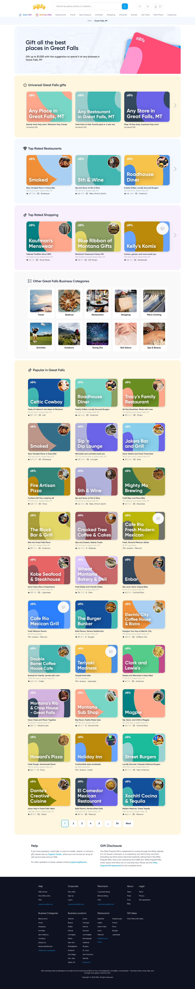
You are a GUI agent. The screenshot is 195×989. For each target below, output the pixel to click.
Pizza (114, 927)
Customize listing (104, 892)
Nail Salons (125, 347)
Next (128, 823)
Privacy (141, 896)
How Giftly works (44, 896)
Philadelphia (72, 946)
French (114, 923)
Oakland (86, 942)
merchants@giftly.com (106, 904)
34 (117, 823)
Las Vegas (71, 935)
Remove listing (103, 896)
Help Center (42, 892)
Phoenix (85, 946)
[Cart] (148, 6)
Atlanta (71, 919)
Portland (71, 950)
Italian (100, 923)
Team (129, 892)
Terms (141, 892)
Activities (40, 347)
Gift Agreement (145, 900)
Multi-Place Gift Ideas (135, 919)
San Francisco (88, 954)
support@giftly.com (78, 862)
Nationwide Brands (45, 946)
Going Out (97, 347)
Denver (85, 927)
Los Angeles (87, 935)
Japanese (116, 935)
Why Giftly (71, 892)
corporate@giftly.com (76, 904)
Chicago (86, 923)
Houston (86, 931)
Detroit (70, 931)
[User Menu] (158, 6)
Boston (70, 923)
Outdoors (69, 347)
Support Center (55, 854)
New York (71, 942)
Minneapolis (87, 938)
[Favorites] (140, 6)
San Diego (72, 954)
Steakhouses (117, 919)
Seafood (69, 314)
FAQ (40, 900)
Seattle (85, 958)
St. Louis (86, 950)
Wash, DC (71, 962)
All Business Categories (46, 950)
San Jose (71, 958)
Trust (129, 900)
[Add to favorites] (71, 92)
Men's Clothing (154, 314)
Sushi (99, 931)
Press (129, 896)
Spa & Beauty (154, 347)
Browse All (86, 962)
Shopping (126, 314)
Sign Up (71, 896)
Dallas (70, 927)
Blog (128, 904)
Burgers (115, 931)
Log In (70, 900)
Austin (85, 919)
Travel (41, 314)
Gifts (90, 21)
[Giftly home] (39, 6)
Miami (70, 938)
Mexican (101, 935)
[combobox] (91, 6)
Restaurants (97, 314)
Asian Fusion (102, 927)
